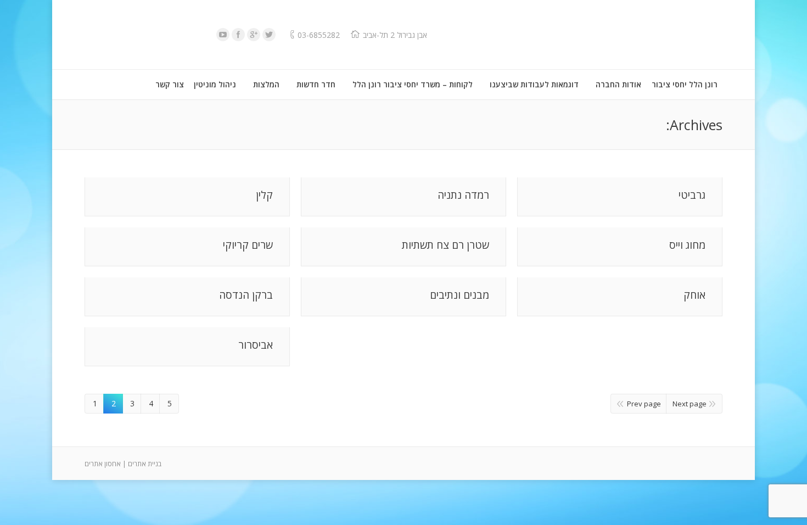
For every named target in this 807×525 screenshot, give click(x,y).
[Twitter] (269, 34)
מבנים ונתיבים (459, 295)
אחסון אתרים (103, 463)
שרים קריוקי (248, 245)
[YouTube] (222, 34)
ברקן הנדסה (246, 295)
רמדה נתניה (463, 195)
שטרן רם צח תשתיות (445, 245)
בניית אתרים (144, 463)
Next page (689, 404)
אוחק (694, 295)
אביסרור (255, 345)
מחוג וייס (687, 245)
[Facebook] (238, 34)
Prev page (644, 404)
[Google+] (253, 34)
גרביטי (692, 195)
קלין (264, 195)
